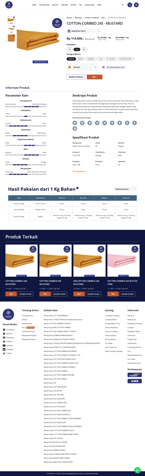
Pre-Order (131, 359)
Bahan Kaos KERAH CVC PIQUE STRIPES (59, 339)
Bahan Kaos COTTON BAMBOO (56, 315)
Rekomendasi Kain (135, 355)
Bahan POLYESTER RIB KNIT (55, 446)
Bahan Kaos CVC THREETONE (55, 402)
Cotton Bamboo (111, 327)
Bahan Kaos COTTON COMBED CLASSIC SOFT (61, 363)
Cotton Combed (92, 17)
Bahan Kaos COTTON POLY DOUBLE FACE (60, 359)
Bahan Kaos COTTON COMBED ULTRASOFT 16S (62, 355)
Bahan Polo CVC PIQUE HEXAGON (57, 414)
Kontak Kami (27, 323)
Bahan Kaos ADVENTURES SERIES (57, 458)
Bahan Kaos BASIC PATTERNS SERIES (58, 462)
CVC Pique (109, 343)
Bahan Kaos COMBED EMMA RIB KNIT (58, 335)
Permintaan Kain (134, 363)
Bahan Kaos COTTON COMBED (56, 371)
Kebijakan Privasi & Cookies (135, 325)
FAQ (80, 5)
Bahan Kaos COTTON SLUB (54, 406)
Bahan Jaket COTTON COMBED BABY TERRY (61, 434)
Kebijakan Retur (134, 331)
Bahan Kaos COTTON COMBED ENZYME (59, 375)
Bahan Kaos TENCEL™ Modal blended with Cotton (63, 319)
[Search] (129, 4)
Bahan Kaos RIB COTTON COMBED (57, 327)
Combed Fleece (111, 319)
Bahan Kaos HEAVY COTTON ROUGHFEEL (60, 347)
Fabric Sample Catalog (113, 351)
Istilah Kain (132, 343)
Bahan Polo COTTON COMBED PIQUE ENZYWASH (63, 426)
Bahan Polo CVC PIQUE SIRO (55, 422)
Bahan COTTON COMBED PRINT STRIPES (60, 331)
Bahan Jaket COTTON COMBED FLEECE (59, 430)
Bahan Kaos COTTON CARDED (55, 379)
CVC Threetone (111, 347)
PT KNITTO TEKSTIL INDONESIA (65, 474)
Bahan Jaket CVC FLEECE (53, 438)
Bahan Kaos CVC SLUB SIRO (54, 399)
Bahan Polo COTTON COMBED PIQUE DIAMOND (62, 418)
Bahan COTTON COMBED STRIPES (57, 323)
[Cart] (136, 4)
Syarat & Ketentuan (132, 317)
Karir (99, 5)
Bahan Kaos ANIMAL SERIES (54, 450)
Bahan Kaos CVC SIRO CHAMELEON (57, 410)
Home (34, 5)
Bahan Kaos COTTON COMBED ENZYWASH (60, 351)
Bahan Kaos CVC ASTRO (53, 391)
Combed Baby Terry (112, 323)
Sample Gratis (25, 294)
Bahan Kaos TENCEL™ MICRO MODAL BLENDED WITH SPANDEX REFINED (72, 343)
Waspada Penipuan (29, 335)
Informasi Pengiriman (132, 337)
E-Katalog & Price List (134, 349)
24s (103, 17)
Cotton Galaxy (110, 335)
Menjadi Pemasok (28, 339)
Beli (11, 294)
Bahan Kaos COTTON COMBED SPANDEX (59, 367)
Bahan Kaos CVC (50, 383)
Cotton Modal (110, 339)
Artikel (73, 5)
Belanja (55, 5)
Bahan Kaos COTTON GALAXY (55, 387)
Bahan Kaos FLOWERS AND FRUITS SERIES (60, 454)
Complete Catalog (112, 315)
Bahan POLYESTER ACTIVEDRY (55, 442)
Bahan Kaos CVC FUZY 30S (54, 395)
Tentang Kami (44, 5)
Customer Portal (28, 331)
